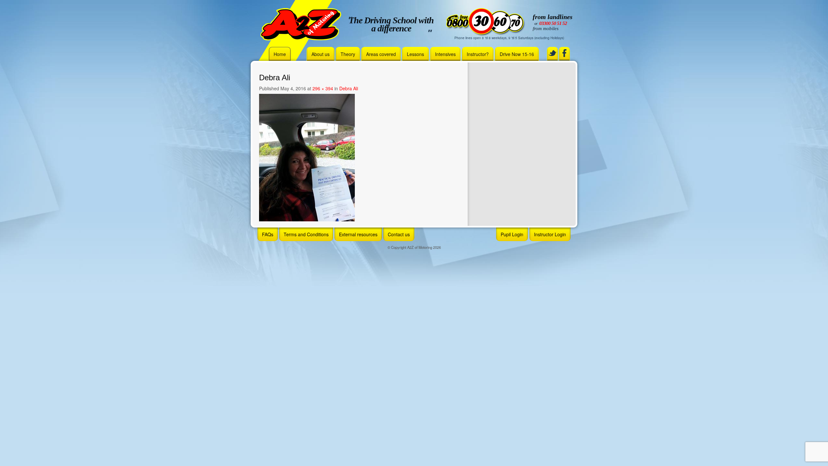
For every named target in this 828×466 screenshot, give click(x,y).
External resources (358, 234)
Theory (348, 54)
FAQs (267, 234)
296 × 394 (322, 88)
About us (320, 54)
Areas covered (381, 54)
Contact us (399, 234)
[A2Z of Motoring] (300, 23)
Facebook (564, 53)
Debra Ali (348, 88)
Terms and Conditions (306, 234)
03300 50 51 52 (553, 23)
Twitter (552, 53)
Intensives (445, 54)
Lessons (415, 54)
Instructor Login (550, 234)
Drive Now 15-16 (517, 54)
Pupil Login (512, 234)
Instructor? (478, 54)
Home (280, 54)
